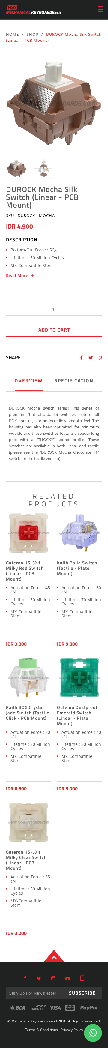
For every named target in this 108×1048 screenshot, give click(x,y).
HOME (12, 34)
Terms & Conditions (41, 1029)
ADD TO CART (54, 329)
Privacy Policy (72, 1029)
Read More (17, 276)
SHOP (32, 34)
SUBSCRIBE (82, 992)
